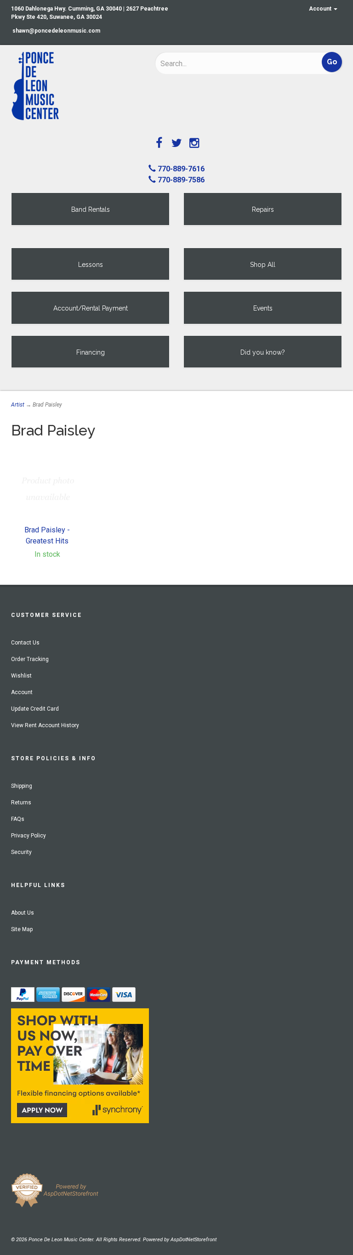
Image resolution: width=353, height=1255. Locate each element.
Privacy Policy (28, 835)
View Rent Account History (45, 725)
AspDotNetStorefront (193, 1240)
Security (21, 852)
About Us (22, 913)
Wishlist (21, 676)
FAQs (17, 819)
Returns (21, 802)
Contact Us (25, 642)
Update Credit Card (35, 709)
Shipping (21, 786)
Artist (17, 404)
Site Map (22, 929)
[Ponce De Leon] (76, 86)
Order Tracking (30, 659)
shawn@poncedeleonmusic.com (56, 31)
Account (321, 9)
